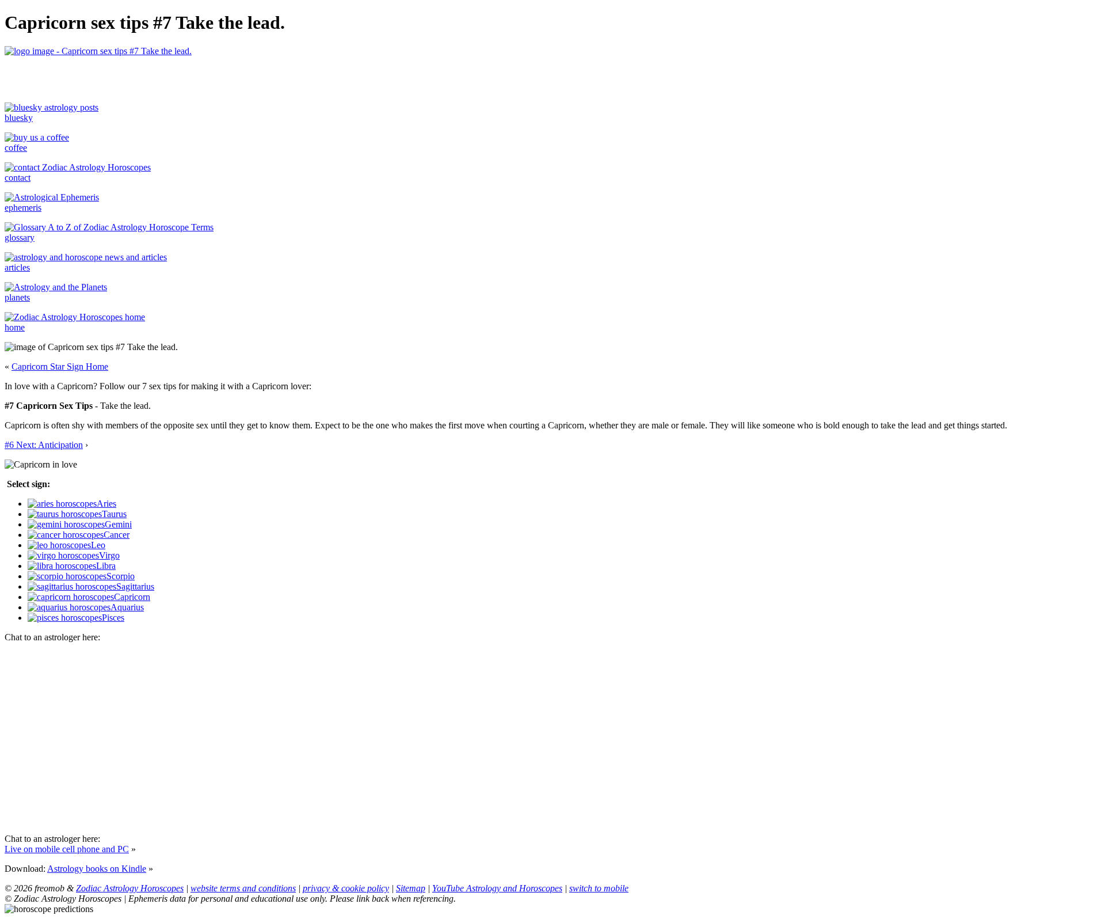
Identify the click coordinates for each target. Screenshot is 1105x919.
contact (18, 178)
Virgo (109, 555)
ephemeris (23, 207)
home (15, 327)
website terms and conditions (243, 888)
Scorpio (120, 576)
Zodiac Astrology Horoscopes (130, 888)
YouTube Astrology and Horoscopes (497, 888)
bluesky (19, 118)
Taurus (114, 514)
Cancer (116, 535)
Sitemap (410, 888)
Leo (98, 545)
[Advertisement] (139, 73)
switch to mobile (598, 888)
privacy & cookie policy (346, 888)
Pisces (113, 617)
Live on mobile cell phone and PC (67, 849)
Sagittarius (135, 586)
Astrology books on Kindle (96, 869)
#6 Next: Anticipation (44, 445)
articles (17, 267)
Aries (106, 503)
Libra (106, 566)
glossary (20, 237)
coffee (16, 148)
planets (17, 297)
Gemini (118, 524)
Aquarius (127, 607)
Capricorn (132, 597)
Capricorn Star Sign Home (60, 366)
